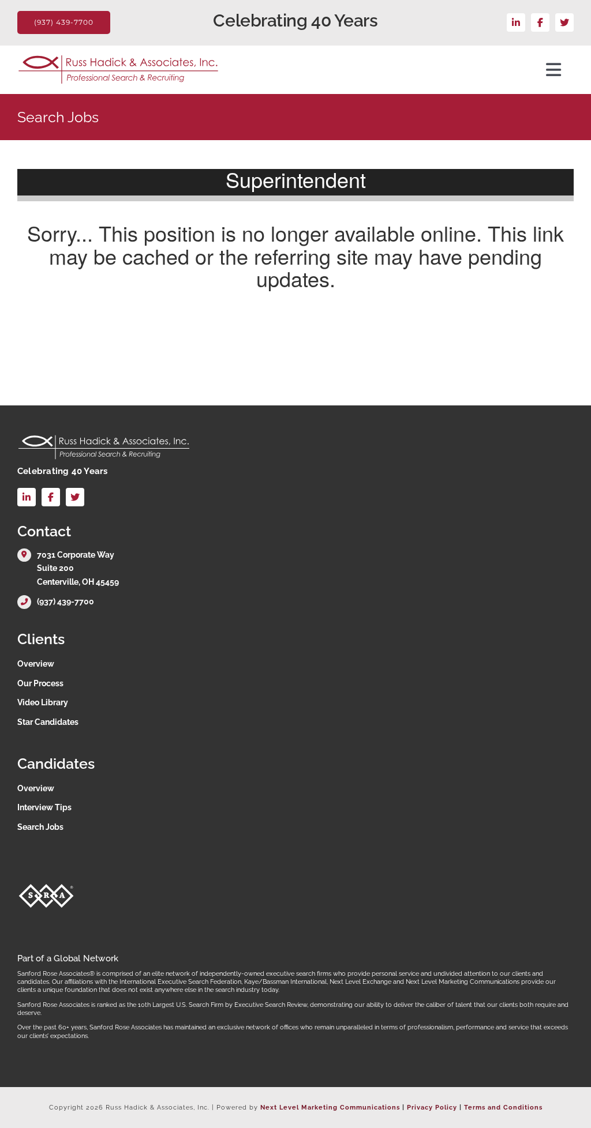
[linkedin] (516, 22)
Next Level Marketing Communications (330, 1107)
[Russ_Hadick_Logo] (118, 58)
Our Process (40, 683)
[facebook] (540, 22)
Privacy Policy (432, 1107)
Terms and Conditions (503, 1107)
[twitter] (564, 22)
